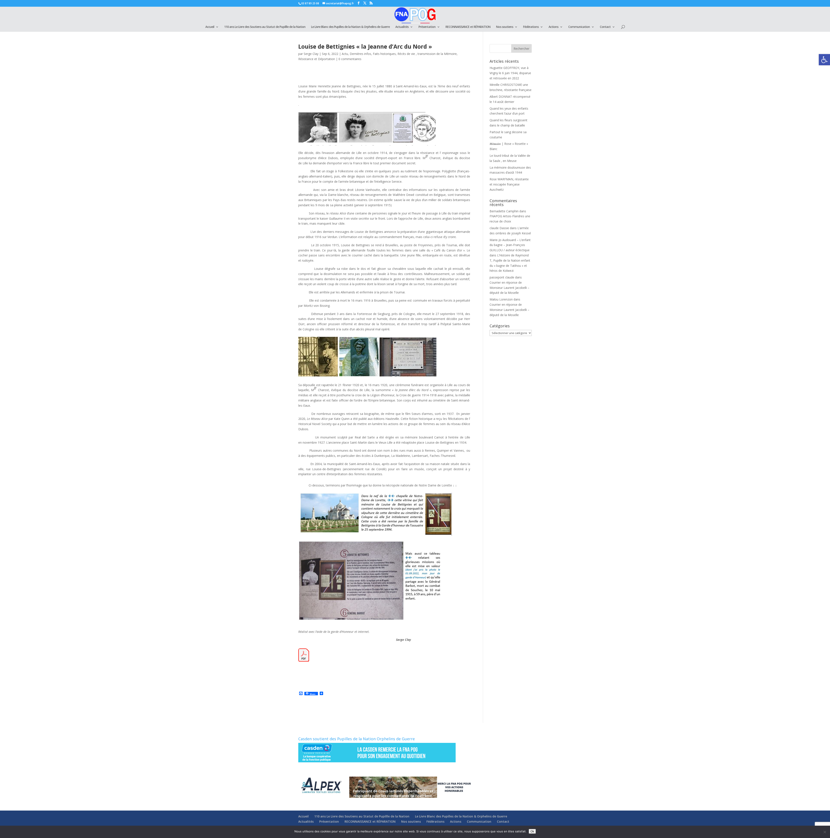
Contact (605, 27)
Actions (553, 27)
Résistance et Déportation (316, 59)
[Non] (824, 832)
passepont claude (502, 277)
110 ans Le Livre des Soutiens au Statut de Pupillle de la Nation (264, 27)
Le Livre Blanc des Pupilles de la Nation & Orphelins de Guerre (350, 27)
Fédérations (531, 27)
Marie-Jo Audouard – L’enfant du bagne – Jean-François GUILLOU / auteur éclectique (510, 245)
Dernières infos (360, 54)
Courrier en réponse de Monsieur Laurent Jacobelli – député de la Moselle (509, 287)
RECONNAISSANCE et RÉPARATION (467, 27)
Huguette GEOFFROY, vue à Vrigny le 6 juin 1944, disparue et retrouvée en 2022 (510, 73)
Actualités (402, 27)
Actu (345, 54)
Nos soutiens (504, 27)
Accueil (209, 27)
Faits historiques (384, 54)
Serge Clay (311, 54)
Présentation (427, 27)
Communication (579, 27)
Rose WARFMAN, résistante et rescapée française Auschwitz (509, 184)
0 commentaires (349, 59)
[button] (824, 59)
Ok (532, 831)
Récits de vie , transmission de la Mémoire (427, 54)
